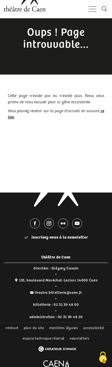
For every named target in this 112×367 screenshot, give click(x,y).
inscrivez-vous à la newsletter (59, 237)
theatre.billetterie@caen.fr (58, 293)
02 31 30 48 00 (66, 305)
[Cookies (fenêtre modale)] (103, 358)
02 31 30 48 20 (70, 317)
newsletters (79, 338)
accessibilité (93, 328)
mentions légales (63, 328)
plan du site (34, 328)
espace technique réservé (43, 338)
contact (11, 328)
